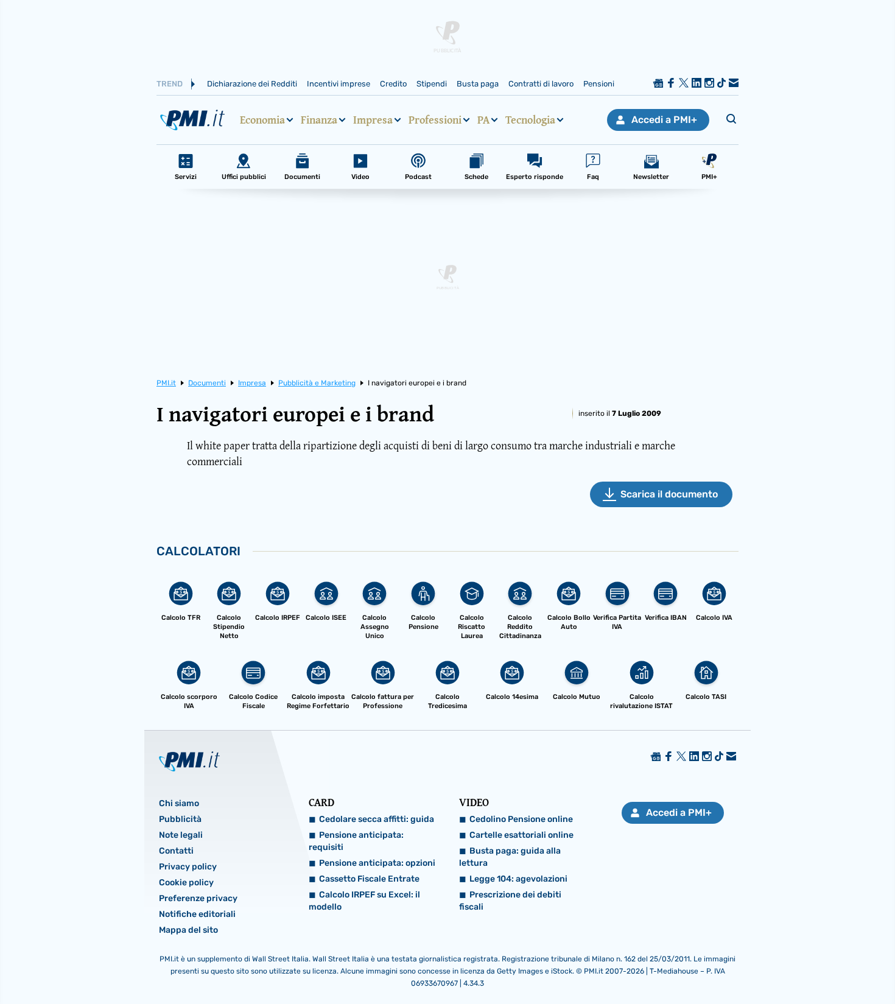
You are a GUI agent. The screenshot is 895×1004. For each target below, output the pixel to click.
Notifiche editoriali (197, 914)
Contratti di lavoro (541, 83)
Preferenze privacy (198, 898)
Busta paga (478, 83)
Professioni (435, 120)
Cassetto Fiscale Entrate (369, 879)
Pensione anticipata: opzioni (377, 863)
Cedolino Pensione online (521, 819)
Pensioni (598, 83)
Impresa (373, 120)
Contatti (176, 851)
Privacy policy (188, 867)
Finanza (319, 120)
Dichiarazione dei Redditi (252, 83)
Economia (262, 120)
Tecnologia (530, 120)
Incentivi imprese (338, 83)
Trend (169, 83)
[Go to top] (769, 964)
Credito (393, 83)
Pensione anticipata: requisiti (356, 841)
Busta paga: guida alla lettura (510, 857)
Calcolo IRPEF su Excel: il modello (364, 901)
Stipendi (431, 83)
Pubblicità (180, 819)
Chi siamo (179, 803)
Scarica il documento (669, 494)
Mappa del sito (188, 930)
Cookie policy (186, 882)
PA (483, 120)
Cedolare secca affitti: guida (376, 819)
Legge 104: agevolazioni (518, 879)
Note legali (181, 835)
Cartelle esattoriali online (521, 835)
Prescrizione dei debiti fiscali (510, 901)
